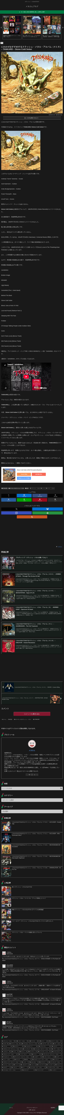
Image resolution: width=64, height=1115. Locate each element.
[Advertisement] (32, 532)
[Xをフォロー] (16, 509)
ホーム (11, 1107)
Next (63, 27)
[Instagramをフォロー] (16, 512)
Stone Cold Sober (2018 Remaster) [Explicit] (29, 470)
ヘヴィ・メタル (51, 488)
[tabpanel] (12, 27)
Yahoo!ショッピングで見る (24, 478)
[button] (55, 500)
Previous (1, 27)
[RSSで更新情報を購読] (32, 516)
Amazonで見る (24, 474)
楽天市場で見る (39, 474)
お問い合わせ (32, 1110)
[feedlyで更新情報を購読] (47, 512)
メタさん (32, 750)
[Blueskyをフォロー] (47, 509)
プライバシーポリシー (32, 1107)
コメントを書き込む (32, 714)
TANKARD (5, 488)
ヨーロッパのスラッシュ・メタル (17, 488)
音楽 (27, 488)
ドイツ (43, 488)
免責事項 (53, 1107)
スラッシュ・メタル (35, 488)
